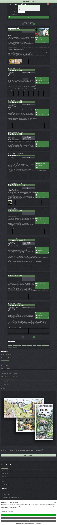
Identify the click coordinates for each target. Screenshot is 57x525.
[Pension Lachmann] (42, 242)
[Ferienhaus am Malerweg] (42, 187)
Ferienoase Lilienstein (14, 274)
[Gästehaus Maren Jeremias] (42, 136)
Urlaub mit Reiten (4, 365)
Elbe (2, 484)
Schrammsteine (45, 345)
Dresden (10, 484)
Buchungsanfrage (41, 37)
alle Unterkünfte (4, 384)
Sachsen (6, 484)
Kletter (34, 345)
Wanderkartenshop (28, 455)
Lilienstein (24, 345)
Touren (19, 345)
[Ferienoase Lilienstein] (42, 277)
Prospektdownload (5, 494)
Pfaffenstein (39, 345)
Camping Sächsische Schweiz (7, 381)
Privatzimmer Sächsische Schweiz (8, 379)
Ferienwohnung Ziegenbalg (15, 153)
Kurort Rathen (4, 473)
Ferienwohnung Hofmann (15, 100)
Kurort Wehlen (4, 476)
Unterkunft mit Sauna (5, 368)
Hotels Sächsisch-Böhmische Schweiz (9, 373)
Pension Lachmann (13, 238)
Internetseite (39, 39)
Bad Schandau (4, 468)
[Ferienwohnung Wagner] (42, 307)
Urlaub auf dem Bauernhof (6, 354)
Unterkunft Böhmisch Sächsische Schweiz (10, 497)
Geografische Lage (41, 42)
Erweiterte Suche (13, 14)
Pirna (2, 481)
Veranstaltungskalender (6, 500)
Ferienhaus (29, 345)
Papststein (15, 345)
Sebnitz (3, 479)
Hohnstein (10, 345)
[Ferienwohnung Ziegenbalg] (42, 157)
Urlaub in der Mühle (5, 360)
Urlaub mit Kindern (5, 357)
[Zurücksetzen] (48, 4)
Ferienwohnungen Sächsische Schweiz (9, 376)
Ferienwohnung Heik (13, 28)
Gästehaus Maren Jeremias (15, 132)
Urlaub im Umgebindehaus (6, 362)
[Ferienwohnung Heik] (42, 32)
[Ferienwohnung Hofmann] (42, 104)
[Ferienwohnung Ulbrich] (42, 72)
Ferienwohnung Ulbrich (14, 68)
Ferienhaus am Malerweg (15, 183)
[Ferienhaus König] (42, 213)
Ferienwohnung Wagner (14, 303)
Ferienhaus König (13, 209)
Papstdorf (10, 347)
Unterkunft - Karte (4, 371)
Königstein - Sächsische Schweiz (8, 470)
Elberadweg (15, 347)
